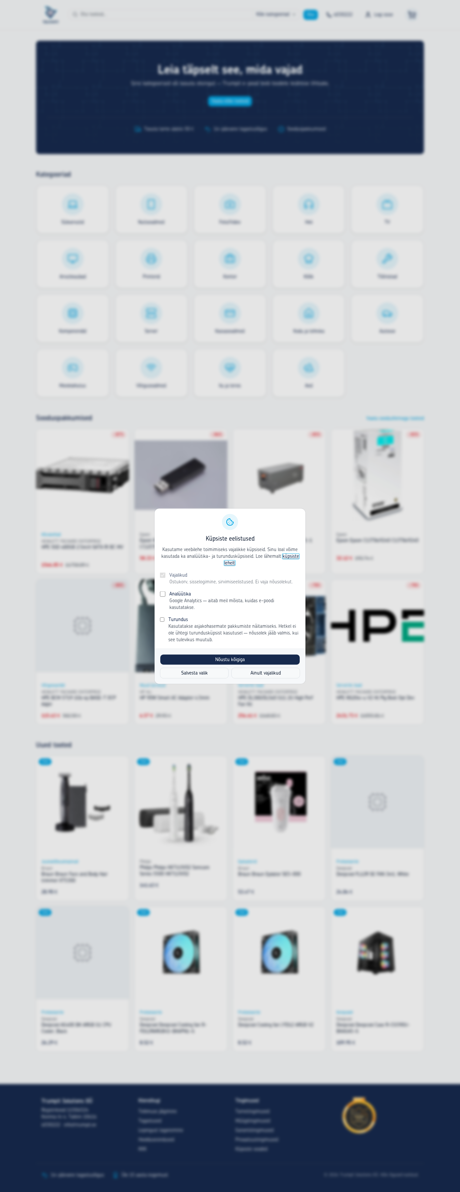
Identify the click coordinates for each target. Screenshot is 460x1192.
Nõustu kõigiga (230, 659)
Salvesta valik (194, 673)
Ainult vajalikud (266, 673)
